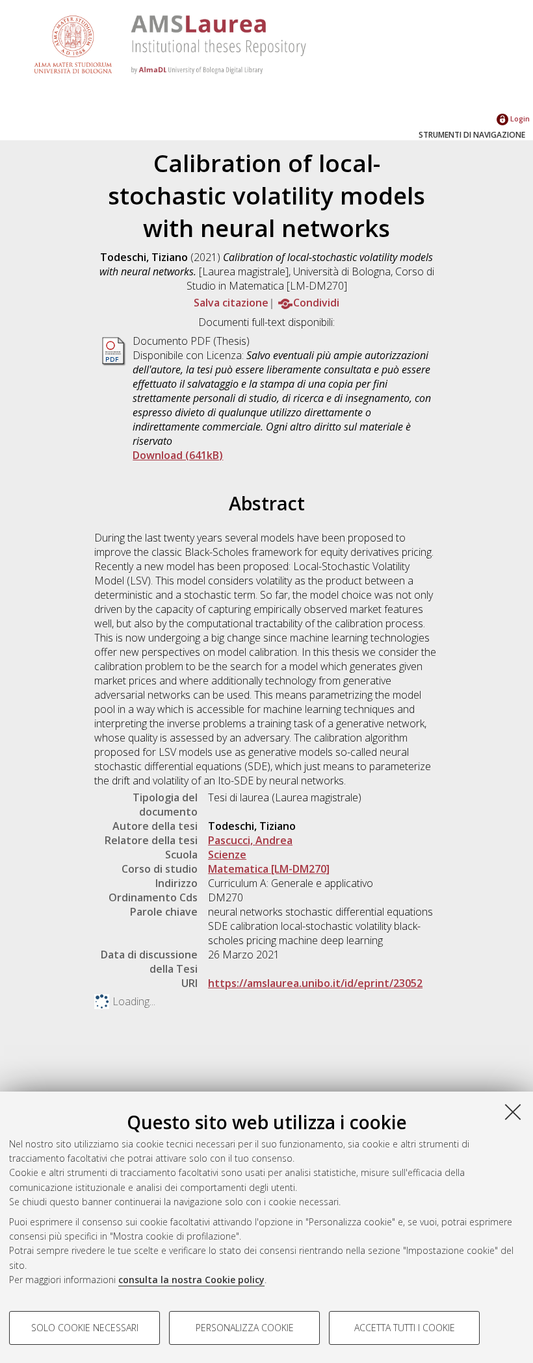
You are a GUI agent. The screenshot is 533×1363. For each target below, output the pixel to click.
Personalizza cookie (245, 1327)
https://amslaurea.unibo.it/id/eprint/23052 (315, 983)
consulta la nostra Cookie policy (191, 1279)
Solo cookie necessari (84, 1327)
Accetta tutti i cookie (404, 1327)
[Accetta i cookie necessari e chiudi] (512, 1111)
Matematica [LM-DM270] (269, 869)
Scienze (227, 854)
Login (519, 118)
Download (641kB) (178, 455)
